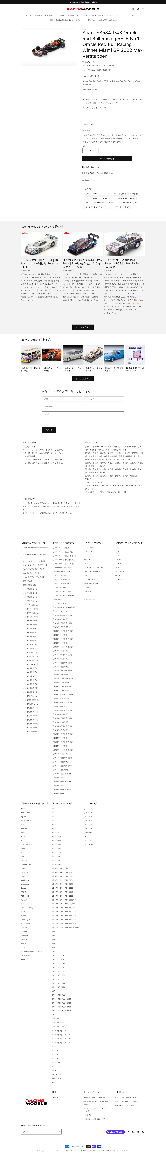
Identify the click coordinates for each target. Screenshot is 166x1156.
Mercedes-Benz (27, 884)
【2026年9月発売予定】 (30, 621)
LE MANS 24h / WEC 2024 (62, 880)
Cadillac (24, 928)
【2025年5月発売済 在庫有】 (63, 734)
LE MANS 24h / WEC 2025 (62, 876)
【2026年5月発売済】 (60, 643)
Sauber (24, 888)
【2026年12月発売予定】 (30, 609)
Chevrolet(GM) (27, 844)
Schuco (86, 556)
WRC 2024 (56, 943)
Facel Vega (25, 955)
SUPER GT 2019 (58, 983)
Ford (22, 856)
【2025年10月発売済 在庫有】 (63, 694)
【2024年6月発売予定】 (30, 720)
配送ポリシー (93, 1151)
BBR (85, 576)
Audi (22, 825)
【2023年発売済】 (59, 786)
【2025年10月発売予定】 (30, 664)
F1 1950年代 (57, 860)
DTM (54, 1046)
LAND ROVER (26, 872)
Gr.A (53, 1082)
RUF (22, 904)
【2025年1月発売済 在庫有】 (63, 766)
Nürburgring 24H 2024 (61, 1043)
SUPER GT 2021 (58, 975)
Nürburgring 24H (59, 1031)
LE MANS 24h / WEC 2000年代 (64, 904)
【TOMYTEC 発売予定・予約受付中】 (35, 569)
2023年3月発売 (120, 194)
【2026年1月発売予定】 (30, 652)
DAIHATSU (119, 579)
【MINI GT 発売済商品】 (61, 579)
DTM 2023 (56, 1050)
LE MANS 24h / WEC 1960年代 (64, 920)
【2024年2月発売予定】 (30, 728)
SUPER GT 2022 (58, 971)
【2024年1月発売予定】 (30, 731)
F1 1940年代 (57, 864)
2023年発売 (134, 194)
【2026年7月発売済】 (60, 627)
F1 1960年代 (57, 856)
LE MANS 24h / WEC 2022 (62, 888)
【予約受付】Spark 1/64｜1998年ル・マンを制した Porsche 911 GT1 (41, 263)
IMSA (54, 1070)
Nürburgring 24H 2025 (61, 1038)
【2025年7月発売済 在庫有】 (63, 718)
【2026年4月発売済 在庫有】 (114, 369)
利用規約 (83, 1151)
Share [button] (87, 180)
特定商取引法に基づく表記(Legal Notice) (95, 1102)
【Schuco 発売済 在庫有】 (62, 571)
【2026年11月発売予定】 (30, 613)
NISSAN (118, 556)
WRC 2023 (56, 947)
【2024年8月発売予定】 (30, 712)
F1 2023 (55, 821)
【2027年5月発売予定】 (30, 589)
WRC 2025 (56, 939)
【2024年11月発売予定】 (30, 700)
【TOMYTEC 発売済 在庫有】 (63, 595)
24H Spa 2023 (58, 1027)
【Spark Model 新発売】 (61, 548)
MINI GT (86, 560)
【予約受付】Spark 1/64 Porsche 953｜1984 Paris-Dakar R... (122, 263)
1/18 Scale (87, 828)
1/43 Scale (87, 817)
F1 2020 (55, 833)
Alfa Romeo (25, 813)
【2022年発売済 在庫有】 (61, 789)
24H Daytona (57, 1078)
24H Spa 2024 (58, 1023)
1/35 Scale (87, 821)
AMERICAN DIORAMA (91, 571)
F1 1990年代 (57, 844)
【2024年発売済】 (59, 778)
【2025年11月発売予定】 (30, 660)
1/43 (87, 194)
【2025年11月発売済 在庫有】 (63, 686)
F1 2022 (94, 198)
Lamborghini (26, 864)
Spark (111, 202)
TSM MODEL (88, 591)
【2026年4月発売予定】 (30, 640)
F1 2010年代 (57, 836)
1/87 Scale (87, 809)
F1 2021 (55, 828)
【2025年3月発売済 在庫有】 (63, 750)
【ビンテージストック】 (61, 611)
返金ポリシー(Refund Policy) (126, 1101)
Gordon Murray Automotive (31, 951)
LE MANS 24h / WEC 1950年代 (64, 924)
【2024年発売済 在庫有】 (62, 774)
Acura (23, 809)
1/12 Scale (87, 833)
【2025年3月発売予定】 (30, 688)
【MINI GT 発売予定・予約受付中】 (34, 565)
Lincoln (24, 876)
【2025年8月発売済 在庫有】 (63, 710)
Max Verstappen (107, 198)
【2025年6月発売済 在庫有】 (63, 726)
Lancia (23, 868)
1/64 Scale (87, 813)
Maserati (24, 936)
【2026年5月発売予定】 (30, 636)
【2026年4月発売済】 (60, 651)
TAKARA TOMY (89, 579)
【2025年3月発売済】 (60, 754)
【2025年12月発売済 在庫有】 (63, 679)
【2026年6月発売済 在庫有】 (72, 369)
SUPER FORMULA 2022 (61, 1011)
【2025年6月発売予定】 (30, 680)
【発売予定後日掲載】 (29, 585)
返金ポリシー (88, 1115)
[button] (44, 15)
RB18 (88, 202)
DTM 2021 (56, 1058)
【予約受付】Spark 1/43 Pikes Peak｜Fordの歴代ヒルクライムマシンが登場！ (82, 263)
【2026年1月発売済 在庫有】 (63, 671)
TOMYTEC (87, 564)
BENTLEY (24, 828)
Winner (137, 202)
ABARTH (24, 939)
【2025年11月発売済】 (61, 690)
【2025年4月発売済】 (60, 746)
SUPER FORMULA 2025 (61, 999)
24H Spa (55, 1019)
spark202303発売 (124, 202)
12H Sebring (57, 1074)
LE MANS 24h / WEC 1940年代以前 (66, 928)
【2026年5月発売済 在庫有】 (93, 369)
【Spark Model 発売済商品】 (63, 552)
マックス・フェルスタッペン (96, 207)
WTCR (54, 1015)
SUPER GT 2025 (58, 959)
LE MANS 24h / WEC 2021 (62, 892)
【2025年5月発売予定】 (30, 684)
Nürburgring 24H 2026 (61, 1035)
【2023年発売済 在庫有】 (62, 781)
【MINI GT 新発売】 (60, 576)
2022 (95, 194)
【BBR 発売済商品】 (60, 603)
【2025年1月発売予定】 (30, 696)
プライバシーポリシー (72, 1151)
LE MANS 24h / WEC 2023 (62, 884)
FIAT (22, 852)
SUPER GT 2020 (58, 979)
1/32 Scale (87, 825)
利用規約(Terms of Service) (94, 1097)
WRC (54, 931)
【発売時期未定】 (27, 581)
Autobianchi (25, 924)
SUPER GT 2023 (58, 967)
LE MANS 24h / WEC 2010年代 (64, 900)
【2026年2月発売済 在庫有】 (63, 663)
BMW (23, 833)
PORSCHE (25, 896)
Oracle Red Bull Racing (126, 198)
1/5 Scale (87, 840)
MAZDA (118, 568)
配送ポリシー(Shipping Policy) (126, 1097)
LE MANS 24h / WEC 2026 (62, 872)
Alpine (23, 817)
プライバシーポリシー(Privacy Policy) (95, 1109)
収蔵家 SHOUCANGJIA (92, 583)
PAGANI (24, 892)
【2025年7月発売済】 (60, 722)
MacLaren (25, 880)
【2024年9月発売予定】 (30, 708)
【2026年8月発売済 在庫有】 (30, 369)
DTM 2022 (56, 1054)
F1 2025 (55, 813)
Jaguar (24, 943)
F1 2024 (55, 817)
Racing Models (48, 1151)
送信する (49, 430)
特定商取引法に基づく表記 (107, 1151)
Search (55, 1097)
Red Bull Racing (99, 202)
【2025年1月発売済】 (60, 770)
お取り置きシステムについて (94, 1119)
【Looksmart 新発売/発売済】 (63, 560)
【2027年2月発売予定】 (30, 601)
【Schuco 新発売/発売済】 (62, 568)
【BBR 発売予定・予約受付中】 (32, 573)
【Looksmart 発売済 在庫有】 (63, 564)
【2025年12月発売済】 (61, 683)
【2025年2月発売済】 (60, 762)
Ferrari (23, 848)
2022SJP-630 (105, 194)
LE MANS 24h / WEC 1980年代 (64, 912)
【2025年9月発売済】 (60, 706)
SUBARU (118, 564)
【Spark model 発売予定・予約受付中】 (34, 549)
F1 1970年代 (57, 852)
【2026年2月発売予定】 (30, 648)
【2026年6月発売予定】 (30, 632)
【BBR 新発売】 (58, 599)
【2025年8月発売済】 (60, 714)
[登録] (58, 1131)
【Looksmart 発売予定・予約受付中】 (33, 555)
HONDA (118, 560)
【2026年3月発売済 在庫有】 (134, 369)
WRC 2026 (56, 936)
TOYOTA (118, 552)
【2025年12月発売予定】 (30, 656)
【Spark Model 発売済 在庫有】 (64, 556)
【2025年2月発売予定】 (30, 692)
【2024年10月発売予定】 (30, 704)
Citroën (24, 931)
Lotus (23, 947)
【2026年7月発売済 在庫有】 (51, 369)
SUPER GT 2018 (58, 987)
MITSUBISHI (119, 571)
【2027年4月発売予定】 (30, 593)
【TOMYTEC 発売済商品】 (62, 591)
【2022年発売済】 (59, 793)
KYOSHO (87, 587)
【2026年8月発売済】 (60, 619)
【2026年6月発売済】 (60, 635)
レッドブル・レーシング (119, 207)
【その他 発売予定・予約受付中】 (33, 577)
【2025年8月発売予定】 (30, 672)
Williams (24, 916)
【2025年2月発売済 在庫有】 (63, 758)
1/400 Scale (88, 844)
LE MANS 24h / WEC (60, 868)
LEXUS (117, 548)
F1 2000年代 (57, 840)
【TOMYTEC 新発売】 (60, 587)
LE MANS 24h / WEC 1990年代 (64, 908)
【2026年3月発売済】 (60, 659)
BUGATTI (24, 840)
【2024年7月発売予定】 (30, 716)
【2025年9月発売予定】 (30, 668)
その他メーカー (89, 599)
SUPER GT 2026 (58, 955)
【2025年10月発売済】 (61, 698)
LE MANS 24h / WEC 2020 (62, 896)
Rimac (23, 959)
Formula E (56, 1066)
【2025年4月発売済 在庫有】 (63, 742)
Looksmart (87, 552)
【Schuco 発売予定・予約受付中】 (34, 561)
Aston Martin (26, 821)
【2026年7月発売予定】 (30, 628)
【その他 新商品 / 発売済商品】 (64, 607)
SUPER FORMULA (59, 995)
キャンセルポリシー (123, 1151)
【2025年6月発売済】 (60, 730)
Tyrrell (23, 912)
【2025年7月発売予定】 (30, 676)
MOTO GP (56, 1062)
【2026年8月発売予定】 (30, 625)
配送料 (89, 65)
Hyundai (24, 860)
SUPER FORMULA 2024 (61, 1003)
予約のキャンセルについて (124, 1105)
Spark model (88, 548)
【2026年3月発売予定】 (30, 644)
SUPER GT (56, 951)
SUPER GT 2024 (58, 963)
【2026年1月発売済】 (60, 675)
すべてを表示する (83, 327)
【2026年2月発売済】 (60, 667)
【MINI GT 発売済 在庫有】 (62, 583)
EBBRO (86, 595)
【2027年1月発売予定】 (30, 605)
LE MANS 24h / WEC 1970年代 (64, 916)
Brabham (24, 836)
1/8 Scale (87, 836)
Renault (24, 900)
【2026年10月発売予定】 (30, 617)
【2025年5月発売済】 (60, 738)
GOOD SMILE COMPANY (93, 568)
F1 (86, 198)
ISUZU (117, 576)
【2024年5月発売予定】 (30, 724)
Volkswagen (25, 920)
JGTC (54, 991)
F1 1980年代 (57, 848)
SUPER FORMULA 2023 (61, 1007)
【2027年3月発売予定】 (30, 597)
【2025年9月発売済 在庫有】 (63, 702)
